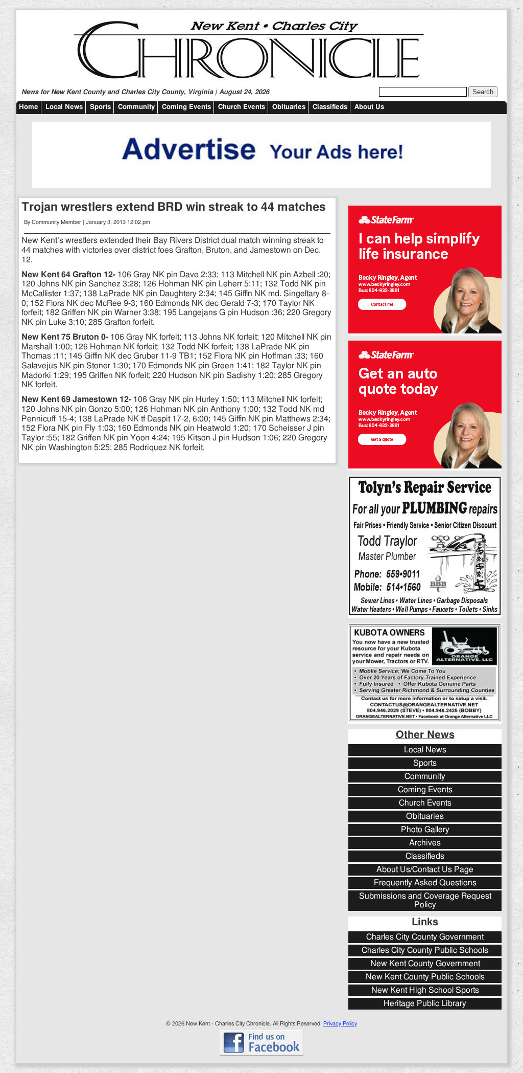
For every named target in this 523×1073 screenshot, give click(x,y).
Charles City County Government (425, 937)
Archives (425, 843)
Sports (100, 107)
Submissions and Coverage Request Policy (425, 900)
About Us (369, 107)
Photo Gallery (425, 830)
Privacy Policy (340, 1023)
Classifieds (330, 107)
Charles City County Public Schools (425, 950)
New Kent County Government (425, 964)
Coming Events (186, 107)
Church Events (241, 107)
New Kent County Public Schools (425, 977)
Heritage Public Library (425, 1004)
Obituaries (288, 107)
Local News (64, 107)
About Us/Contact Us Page (424, 870)
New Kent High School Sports (425, 990)
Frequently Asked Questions (425, 883)
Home (28, 107)
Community (136, 107)
